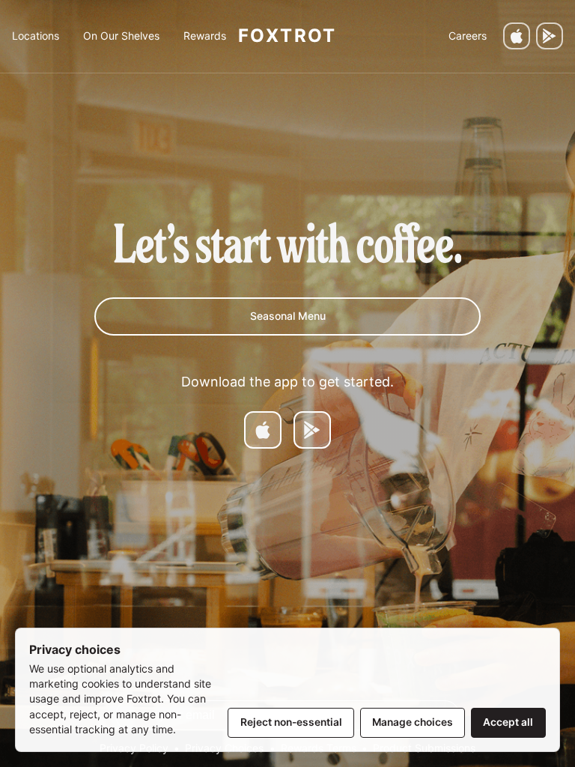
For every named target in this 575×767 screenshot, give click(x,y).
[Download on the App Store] (516, 35)
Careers (467, 35)
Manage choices (412, 722)
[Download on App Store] (263, 430)
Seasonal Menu (288, 315)
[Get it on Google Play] (549, 35)
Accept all (508, 722)
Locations (35, 35)
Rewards (204, 35)
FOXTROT (287, 35)
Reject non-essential (291, 722)
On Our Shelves (121, 35)
